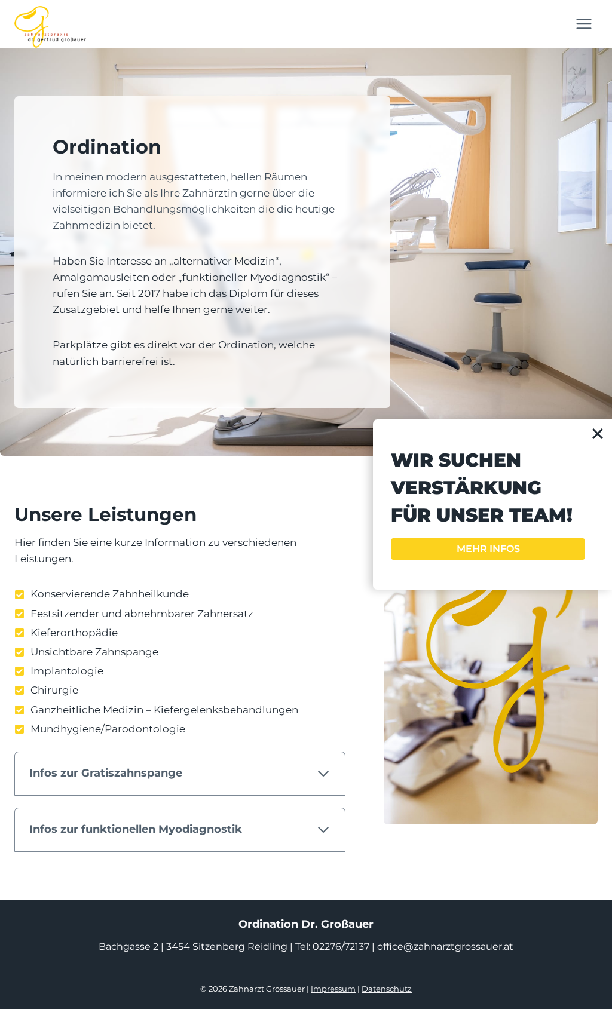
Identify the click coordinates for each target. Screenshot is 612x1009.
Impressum (333, 988)
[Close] (597, 433)
